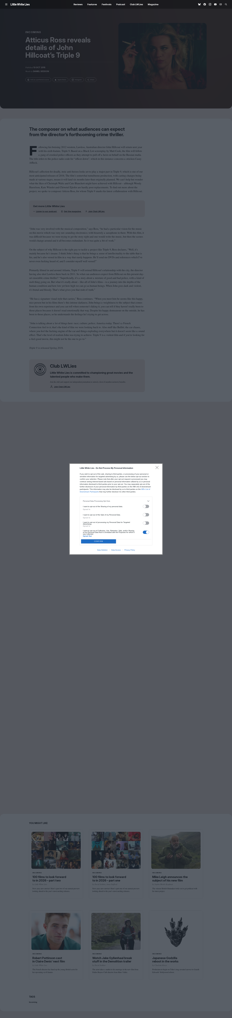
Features (92, 4)
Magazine (153, 4)
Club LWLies (136, 4)
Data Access (116, 550)
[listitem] (116, 501)
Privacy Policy (129, 550)
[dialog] (116, 509)
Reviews (78, 4)
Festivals (106, 4)
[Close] (158, 468)
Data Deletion (102, 550)
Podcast (120, 4)
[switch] (146, 506)
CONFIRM (98, 541)
